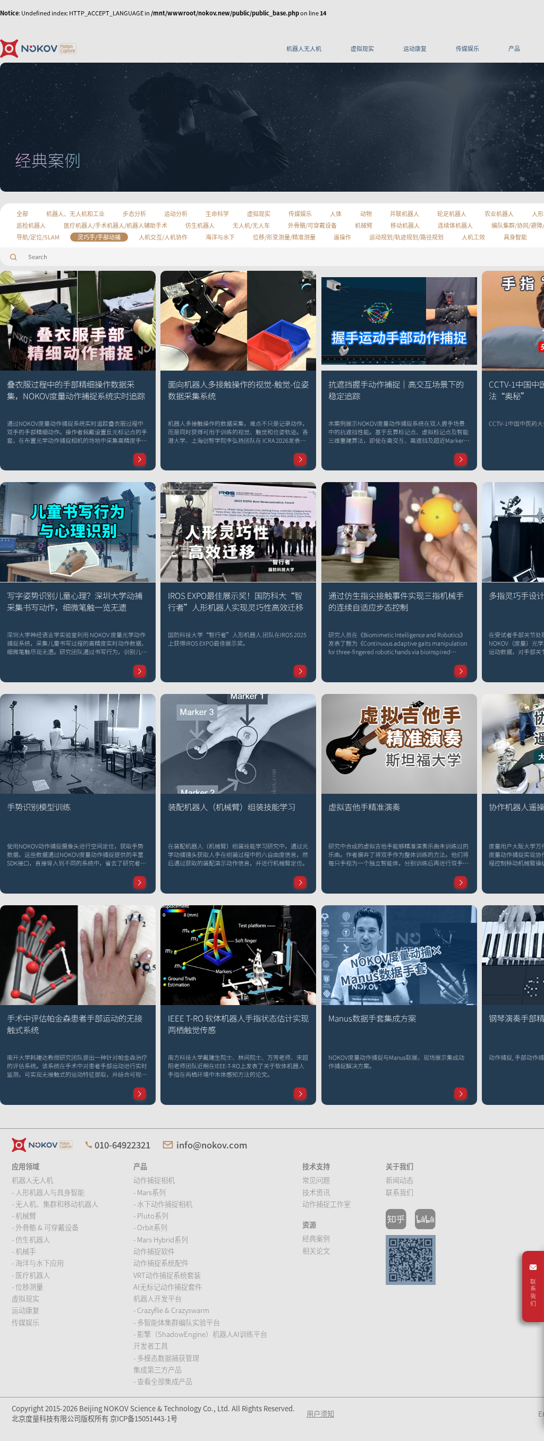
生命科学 (217, 213)
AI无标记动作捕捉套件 (167, 1287)
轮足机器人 (451, 213)
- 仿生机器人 (31, 1239)
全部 (22, 213)
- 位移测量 (27, 1287)
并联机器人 (404, 213)
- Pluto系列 (150, 1216)
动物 (366, 213)
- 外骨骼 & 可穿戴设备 (45, 1227)
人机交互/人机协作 (163, 237)
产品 (514, 48)
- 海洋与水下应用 (38, 1263)
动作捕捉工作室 (326, 1204)
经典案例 (316, 1238)
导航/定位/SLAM (38, 237)
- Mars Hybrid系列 (160, 1239)
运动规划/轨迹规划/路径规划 (406, 237)
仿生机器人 (200, 225)
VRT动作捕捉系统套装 (167, 1275)
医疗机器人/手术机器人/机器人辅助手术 (115, 225)
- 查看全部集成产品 (162, 1381)
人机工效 (473, 237)
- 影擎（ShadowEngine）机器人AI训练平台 (200, 1334)
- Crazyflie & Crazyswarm (171, 1310)
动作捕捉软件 (154, 1251)
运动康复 (415, 48)
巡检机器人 (31, 225)
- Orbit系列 (150, 1227)
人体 (336, 213)
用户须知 (320, 1414)
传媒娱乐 (467, 48)
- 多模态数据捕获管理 (166, 1358)
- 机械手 (24, 1251)
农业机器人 (499, 213)
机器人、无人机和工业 (75, 213)
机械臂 (363, 225)
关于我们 (399, 1166)
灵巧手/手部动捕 (99, 237)
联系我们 (399, 1192)
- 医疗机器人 (31, 1275)
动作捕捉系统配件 (161, 1263)
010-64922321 (122, 1144)
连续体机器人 (455, 225)
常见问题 (316, 1180)
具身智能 (515, 237)
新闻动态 (399, 1180)
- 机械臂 (24, 1216)
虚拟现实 (362, 48)
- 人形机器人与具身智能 (48, 1192)
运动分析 (176, 213)
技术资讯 (316, 1192)
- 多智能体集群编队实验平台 (176, 1322)
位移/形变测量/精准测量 (284, 237)
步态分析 (134, 213)
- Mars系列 (149, 1192)
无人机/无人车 (251, 225)
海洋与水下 (220, 237)
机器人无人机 (303, 48)
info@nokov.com (212, 1144)
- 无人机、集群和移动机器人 (55, 1204)
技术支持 (316, 1166)
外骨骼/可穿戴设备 (312, 225)
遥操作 (342, 237)
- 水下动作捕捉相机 (162, 1204)
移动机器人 (405, 225)
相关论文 (316, 1251)
